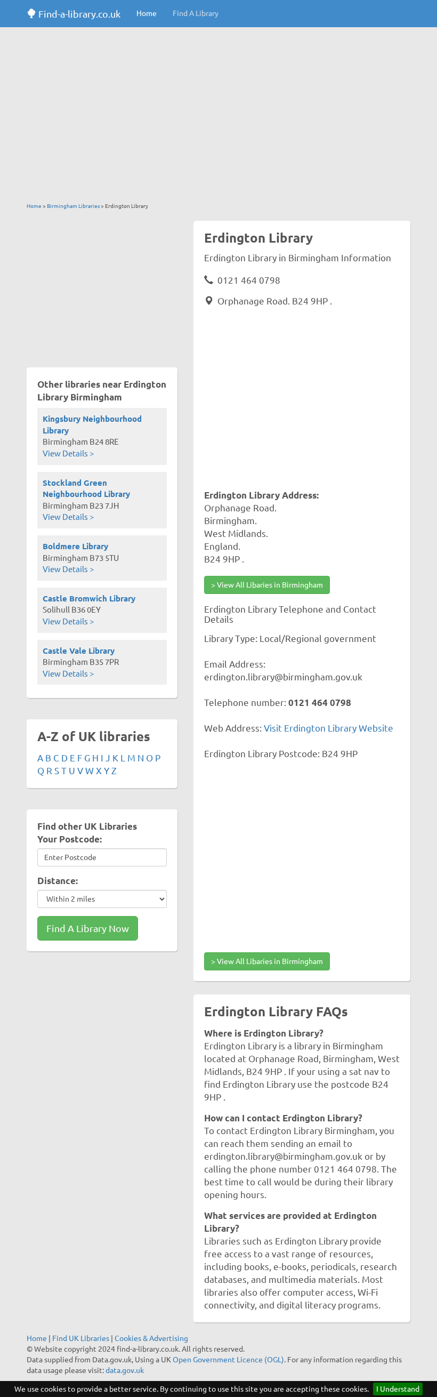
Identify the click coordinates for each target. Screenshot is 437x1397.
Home (146, 13)
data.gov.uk (125, 1370)
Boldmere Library (75, 546)
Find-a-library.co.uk (78, 14)
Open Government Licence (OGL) (228, 1359)
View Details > (68, 453)
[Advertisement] (218, 117)
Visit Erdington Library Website (328, 728)
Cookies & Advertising (151, 1338)
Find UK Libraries (80, 1338)
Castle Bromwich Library (89, 598)
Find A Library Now (87, 928)
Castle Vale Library (79, 650)
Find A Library (195, 13)
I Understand (397, 1389)
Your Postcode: (69, 839)
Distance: (57, 881)
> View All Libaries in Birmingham (267, 585)
